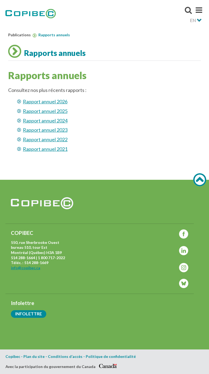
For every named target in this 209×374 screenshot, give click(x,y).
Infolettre (28, 313)
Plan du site (34, 356)
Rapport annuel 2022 (45, 139)
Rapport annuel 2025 (45, 111)
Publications (20, 35)
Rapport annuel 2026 (45, 101)
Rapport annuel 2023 (45, 130)
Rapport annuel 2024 (45, 121)
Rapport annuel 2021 (45, 149)
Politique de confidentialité (111, 356)
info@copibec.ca (25, 267)
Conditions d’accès (65, 356)
